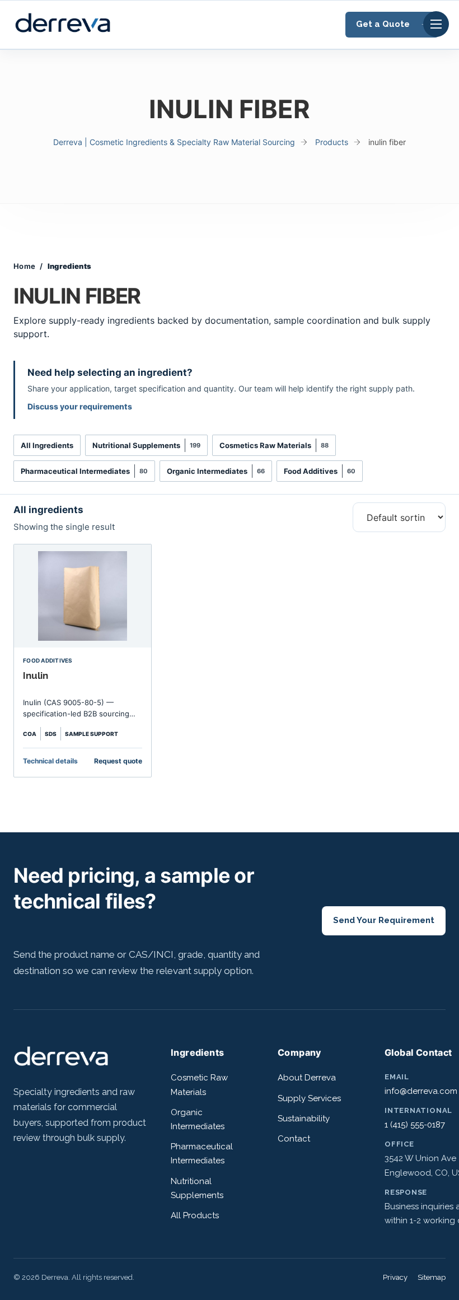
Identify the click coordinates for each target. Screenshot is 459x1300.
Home (24, 266)
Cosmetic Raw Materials (199, 1085)
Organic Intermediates (216, 471)
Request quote (118, 761)
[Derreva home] (61, 1065)
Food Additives (319, 471)
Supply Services (309, 1098)
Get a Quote (383, 24)
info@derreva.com (421, 1091)
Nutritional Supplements (146, 445)
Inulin (35, 675)
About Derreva (307, 1078)
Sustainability (304, 1118)
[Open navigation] (436, 24)
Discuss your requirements (79, 406)
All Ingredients (47, 445)
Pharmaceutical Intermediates (84, 471)
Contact (294, 1139)
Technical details (50, 761)
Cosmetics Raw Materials (274, 445)
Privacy (395, 1277)
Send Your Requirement (383, 920)
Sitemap (432, 1277)
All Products (195, 1215)
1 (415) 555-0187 (415, 1125)
